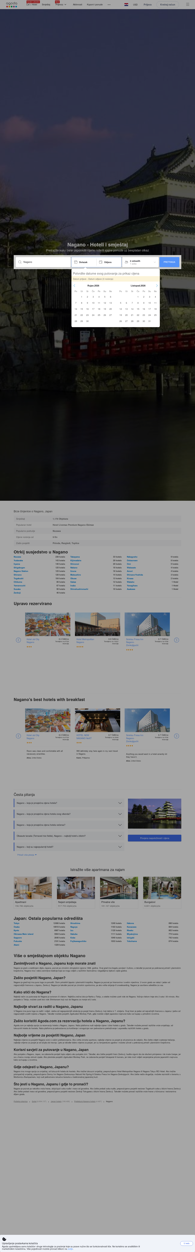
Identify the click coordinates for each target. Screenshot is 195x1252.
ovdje (70, 1248)
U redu (187, 1243)
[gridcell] (82, 297)
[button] (74, 285)
